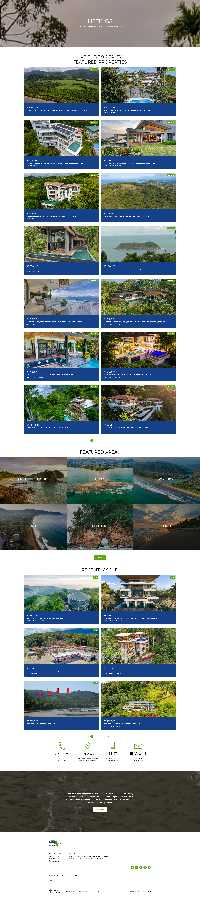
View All (100, 557)
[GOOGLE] (149, 867)
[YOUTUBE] (145, 867)
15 (108, 440)
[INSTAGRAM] (136, 867)
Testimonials (93, 868)
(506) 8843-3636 (113, 760)
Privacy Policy (146, 891)
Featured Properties (77, 868)
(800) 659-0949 (62, 761)
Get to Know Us (62, 868)
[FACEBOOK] (132, 867)
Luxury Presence (93, 891)
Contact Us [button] (100, 809)
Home (50, 868)
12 (108, 736)
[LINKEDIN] (140, 867)
